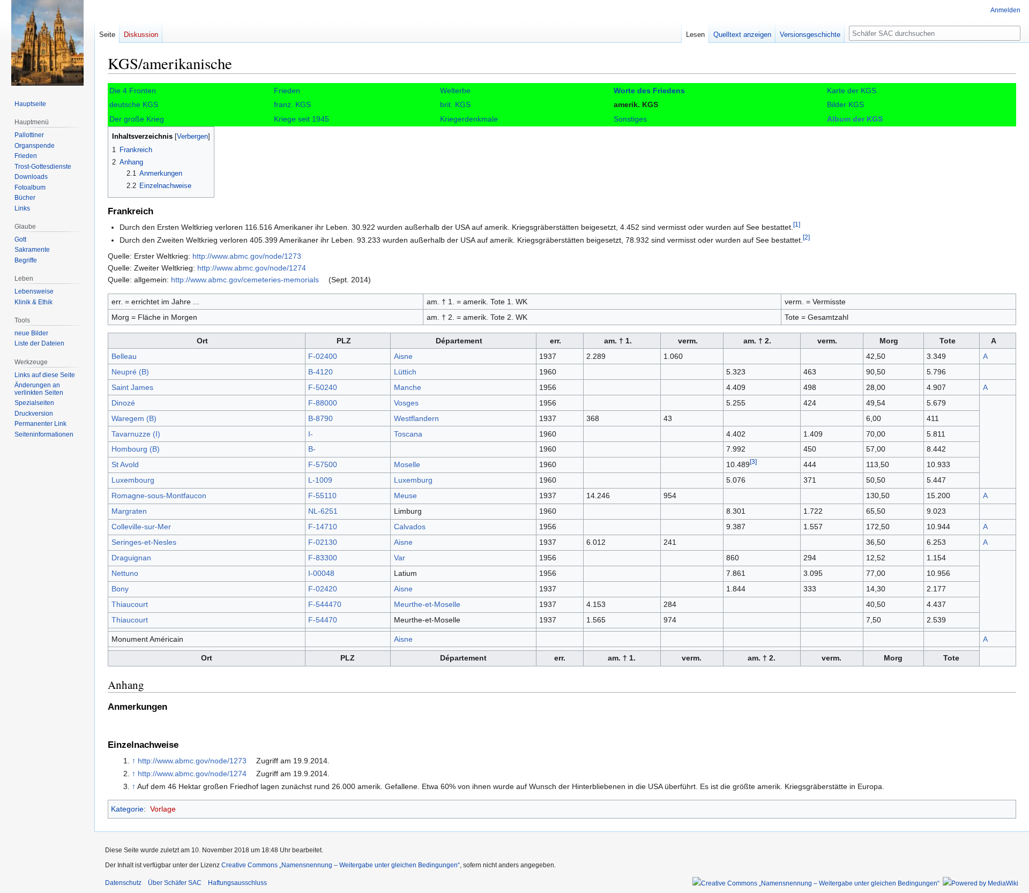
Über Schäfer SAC (175, 883)
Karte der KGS (851, 90)
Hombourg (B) (135, 449)
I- (310, 434)
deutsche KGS (133, 104)
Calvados (410, 526)
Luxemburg (413, 480)
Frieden (287, 90)
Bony (120, 588)
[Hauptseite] (47, 43)
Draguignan (131, 557)
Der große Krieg (136, 119)
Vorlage (163, 809)
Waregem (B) (133, 418)
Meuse (405, 495)
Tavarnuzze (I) (135, 434)
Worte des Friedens (649, 90)
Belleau (124, 356)
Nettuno (124, 573)
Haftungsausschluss (237, 883)
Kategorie (127, 809)
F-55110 (322, 495)
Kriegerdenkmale (469, 119)
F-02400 (322, 356)
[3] (753, 462)
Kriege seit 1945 (301, 119)
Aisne (403, 356)
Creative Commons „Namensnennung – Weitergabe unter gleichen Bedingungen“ (340, 865)
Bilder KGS (845, 104)
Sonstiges (630, 119)
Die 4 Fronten (132, 90)
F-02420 (322, 588)
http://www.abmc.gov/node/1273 (246, 256)
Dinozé (123, 403)
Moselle (407, 464)
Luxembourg (132, 480)
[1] (796, 224)
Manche (407, 387)
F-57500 (322, 464)
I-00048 (321, 573)
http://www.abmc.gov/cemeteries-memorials (245, 279)
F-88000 (322, 403)
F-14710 (322, 526)
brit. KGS (455, 104)
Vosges (406, 403)
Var (399, 557)
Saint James (132, 387)
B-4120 (320, 371)
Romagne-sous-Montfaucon (158, 495)
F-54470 (322, 620)
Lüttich (405, 371)
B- (312, 449)
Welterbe (455, 90)
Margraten (129, 511)
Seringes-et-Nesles (143, 542)
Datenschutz (123, 883)
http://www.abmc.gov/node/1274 (251, 268)
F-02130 (322, 542)
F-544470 (324, 604)
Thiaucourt (129, 604)
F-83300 (322, 557)
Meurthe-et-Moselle (427, 604)
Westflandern (416, 418)
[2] (806, 237)
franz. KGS (292, 104)
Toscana (408, 434)
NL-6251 (323, 511)
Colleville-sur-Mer (141, 526)
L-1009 (320, 480)
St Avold (125, 464)
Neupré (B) (130, 371)
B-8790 (320, 418)
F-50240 (322, 387)
